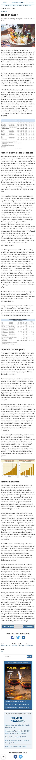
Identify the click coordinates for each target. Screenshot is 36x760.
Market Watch (18, 2)
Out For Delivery (28, 627)
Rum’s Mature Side (8, 627)
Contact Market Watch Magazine (15, 701)
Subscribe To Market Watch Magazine (17, 704)
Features (4, 11)
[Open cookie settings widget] (3, 756)
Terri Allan (21, 645)
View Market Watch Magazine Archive (17, 707)
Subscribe (31, 2)
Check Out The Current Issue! (18, 663)
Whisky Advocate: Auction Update (15, 746)
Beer (2, 651)
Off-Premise (29, 645)
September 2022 (6, 645)
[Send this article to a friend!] (23, 639)
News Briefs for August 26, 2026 (15, 737)
